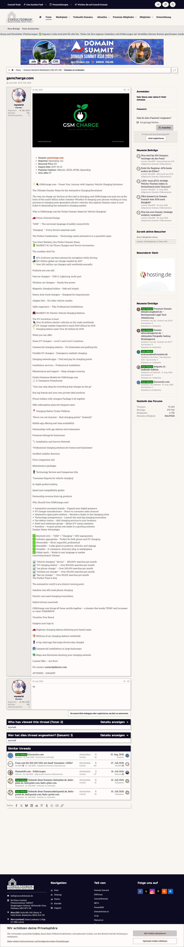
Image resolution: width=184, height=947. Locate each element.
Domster (18, 757)
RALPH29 (170, 415)
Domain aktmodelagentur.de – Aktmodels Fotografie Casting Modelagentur (155, 334)
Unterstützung (163, 17)
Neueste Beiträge (147, 150)
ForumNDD (99, 907)
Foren (49, 17)
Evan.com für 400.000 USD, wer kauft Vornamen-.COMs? (44, 762)
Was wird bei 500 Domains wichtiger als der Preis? (154, 157)
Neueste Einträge (147, 303)
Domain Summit (101, 890)
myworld (13, 82)
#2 (128, 681)
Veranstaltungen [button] (60, 4)
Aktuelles (102, 17)
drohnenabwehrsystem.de (154, 353)
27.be (96, 915)
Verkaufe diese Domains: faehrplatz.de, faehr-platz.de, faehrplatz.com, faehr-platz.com (44, 781)
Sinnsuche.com (36, 754)
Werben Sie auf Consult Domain (93, 4)
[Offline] (14, 90)
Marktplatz (61, 17)
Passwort (141, 109)
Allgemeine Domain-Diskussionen (51, 765)
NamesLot (98, 920)
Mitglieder (145, 17)
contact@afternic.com (56, 667)
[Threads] (158, 891)
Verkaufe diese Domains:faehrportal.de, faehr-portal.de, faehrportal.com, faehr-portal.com (44, 793)
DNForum (98, 894)
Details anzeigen (112, 722)
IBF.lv (96, 903)
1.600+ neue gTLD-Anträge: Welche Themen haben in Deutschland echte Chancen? (156, 183)
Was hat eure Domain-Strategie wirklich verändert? (157, 213)
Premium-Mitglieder (123, 17)
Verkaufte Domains (83, 17)
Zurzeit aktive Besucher (151, 231)
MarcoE (18, 774)
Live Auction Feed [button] (34, 4)
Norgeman (19, 785)
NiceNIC (18, 765)
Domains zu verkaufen (45, 757)
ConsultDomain (101, 898)
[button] (69, 17)
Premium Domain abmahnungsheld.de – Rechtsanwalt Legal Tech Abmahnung (156, 313)
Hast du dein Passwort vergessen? (154, 117)
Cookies (36, 933)
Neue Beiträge (14, 28)
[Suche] (173, 4)
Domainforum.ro (101, 911)
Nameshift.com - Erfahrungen (30, 771)
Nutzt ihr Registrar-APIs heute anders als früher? (156, 170)
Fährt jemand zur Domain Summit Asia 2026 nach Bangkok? (154, 199)
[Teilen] (124, 89)
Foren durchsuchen (30, 28)
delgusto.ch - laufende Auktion (154, 368)
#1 (128, 89)
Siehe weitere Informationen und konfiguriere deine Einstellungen (38, 941)
